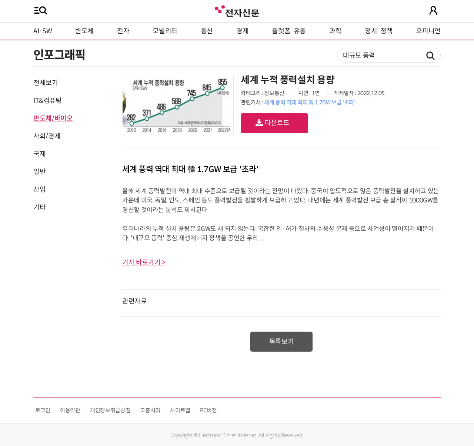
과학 (335, 31)
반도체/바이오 (53, 118)
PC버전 (208, 410)
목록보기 (281, 342)
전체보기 (45, 83)
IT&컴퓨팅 (47, 101)
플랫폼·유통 (289, 31)
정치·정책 (379, 31)
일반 (39, 172)
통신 (207, 31)
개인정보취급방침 (110, 410)
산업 (39, 189)
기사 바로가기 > (143, 262)
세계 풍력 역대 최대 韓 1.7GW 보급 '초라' (309, 102)
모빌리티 (165, 31)
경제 (242, 31)
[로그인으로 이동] (433, 10)
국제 (39, 154)
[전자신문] (237, 10)
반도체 (84, 31)
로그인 (42, 410)
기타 (39, 207)
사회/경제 (46, 136)
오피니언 (428, 31)
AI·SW (42, 31)
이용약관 (70, 410)
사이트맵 (180, 410)
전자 (123, 31)
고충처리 (150, 410)
